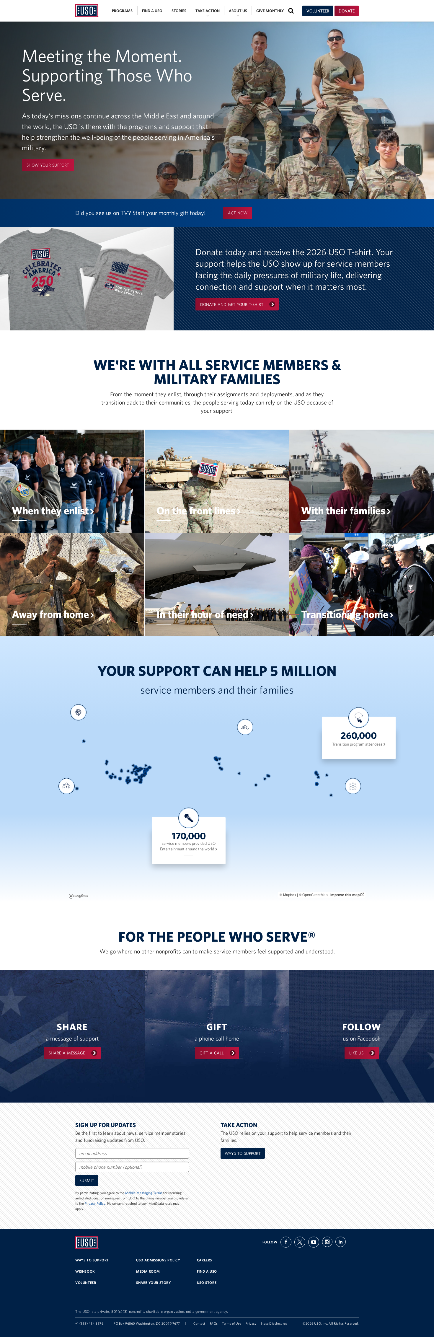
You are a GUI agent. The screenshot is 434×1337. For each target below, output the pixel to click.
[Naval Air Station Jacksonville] (141, 780)
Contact (199, 1323)
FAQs (214, 1323)
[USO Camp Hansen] (317, 784)
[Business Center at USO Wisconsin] (136, 767)
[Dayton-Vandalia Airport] (139, 770)
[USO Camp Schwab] (317, 784)
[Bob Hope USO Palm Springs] (112, 777)
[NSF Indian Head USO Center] (144, 772)
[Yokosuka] (327, 775)
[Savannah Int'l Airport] (141, 778)
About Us (238, 10)
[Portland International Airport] (106, 764)
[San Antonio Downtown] (127, 781)
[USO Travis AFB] (107, 772)
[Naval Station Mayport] (141, 780)
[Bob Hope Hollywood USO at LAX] (110, 776)
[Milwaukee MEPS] (136, 767)
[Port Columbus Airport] (140, 770)
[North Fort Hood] (127, 779)
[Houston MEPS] (129, 780)
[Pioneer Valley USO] (149, 767)
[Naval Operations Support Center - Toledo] (139, 768)
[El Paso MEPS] (120, 778)
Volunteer (317, 11)
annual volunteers (65, 815)
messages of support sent (352, 815)
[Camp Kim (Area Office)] (316, 773)
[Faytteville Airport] (143, 775)
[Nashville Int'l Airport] (136, 774)
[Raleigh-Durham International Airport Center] (143, 775)
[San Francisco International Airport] (107, 773)
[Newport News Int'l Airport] (145, 773)
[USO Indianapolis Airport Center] (137, 770)
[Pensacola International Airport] (136, 780)
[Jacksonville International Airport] (141, 780)
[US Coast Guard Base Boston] (150, 767)
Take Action (207, 10)
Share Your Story (153, 1282)
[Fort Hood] (127, 779)
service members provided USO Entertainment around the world (188, 846)
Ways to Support (243, 1153)
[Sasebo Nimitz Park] (318, 777)
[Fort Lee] (144, 773)
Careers (204, 1260)
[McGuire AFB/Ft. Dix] (147, 770)
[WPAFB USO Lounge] (139, 770)
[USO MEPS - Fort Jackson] (141, 776)
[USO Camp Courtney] (317, 784)
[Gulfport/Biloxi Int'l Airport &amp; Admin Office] (135, 780)
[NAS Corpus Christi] (128, 783)
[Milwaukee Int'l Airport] (136, 767)
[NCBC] (135, 780)
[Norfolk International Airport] (144, 773)
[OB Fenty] (269, 776)
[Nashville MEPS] (136, 774)
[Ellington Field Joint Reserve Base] (129, 781)
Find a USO (152, 10)
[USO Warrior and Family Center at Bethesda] (145, 771)
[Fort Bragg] (143, 775)
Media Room (148, 1271)
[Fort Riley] (128, 771)
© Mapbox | (289, 894)
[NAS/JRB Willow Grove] (146, 770)
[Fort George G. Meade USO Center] (145, 771)
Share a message (67, 1053)
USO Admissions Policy (158, 1260)
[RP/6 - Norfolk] (145, 773)
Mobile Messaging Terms (143, 1193)
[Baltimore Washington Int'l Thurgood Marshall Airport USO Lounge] (145, 771)
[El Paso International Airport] (120, 779)
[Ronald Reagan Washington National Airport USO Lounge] (145, 771)
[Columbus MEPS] (140, 770)
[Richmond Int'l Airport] (144, 773)
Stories (179, 10)
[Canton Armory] (141, 769)
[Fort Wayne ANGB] (138, 769)
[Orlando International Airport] (141, 782)
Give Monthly (270, 10)
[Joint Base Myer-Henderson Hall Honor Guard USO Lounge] (145, 771)
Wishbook (85, 1271)
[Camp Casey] (316, 772)
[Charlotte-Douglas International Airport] (141, 775)
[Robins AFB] (139, 778)
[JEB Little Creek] (145, 773)
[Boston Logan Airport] (150, 767)
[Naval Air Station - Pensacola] (136, 780)
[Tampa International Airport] (140, 782)
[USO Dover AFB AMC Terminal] (146, 771)
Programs (122, 10)
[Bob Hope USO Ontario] (110, 776)
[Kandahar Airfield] (265, 779)
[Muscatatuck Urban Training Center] (136, 772)
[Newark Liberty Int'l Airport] (147, 769)
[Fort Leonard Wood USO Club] (132, 773)
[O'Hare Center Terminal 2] (136, 768)
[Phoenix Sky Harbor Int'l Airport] (115, 777)
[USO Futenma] (317, 784)
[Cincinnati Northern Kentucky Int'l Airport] (138, 771)
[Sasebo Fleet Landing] (318, 777)
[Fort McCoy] (133, 765)
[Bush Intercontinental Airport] (129, 780)
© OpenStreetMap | (314, 894)
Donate (347, 11)
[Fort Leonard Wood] (132, 773)
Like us (356, 1053)
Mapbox (78, 896)
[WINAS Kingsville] (128, 783)
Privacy (251, 1323)
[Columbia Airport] (141, 776)
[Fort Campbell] (136, 774)
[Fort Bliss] (120, 778)
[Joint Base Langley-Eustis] (145, 773)
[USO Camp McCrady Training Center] (141, 776)
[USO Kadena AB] (317, 784)
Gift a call (212, 1053)
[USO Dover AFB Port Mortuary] (146, 771)
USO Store (206, 1282)
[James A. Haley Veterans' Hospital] (140, 782)
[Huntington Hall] (145, 773)
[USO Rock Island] (134, 769)
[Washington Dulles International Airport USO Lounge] (144, 771)
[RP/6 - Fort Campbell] (136, 774)
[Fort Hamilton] (147, 769)
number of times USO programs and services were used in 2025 (245, 757)
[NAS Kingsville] (144, 769)
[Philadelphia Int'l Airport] (146, 770)
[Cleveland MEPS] (141, 768)
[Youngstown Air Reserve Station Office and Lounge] (142, 769)
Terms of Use (231, 1323)
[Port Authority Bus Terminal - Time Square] (147, 769)
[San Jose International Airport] (107, 773)
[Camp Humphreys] (316, 773)
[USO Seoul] (317, 774)
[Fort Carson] (121, 771)
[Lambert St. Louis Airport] (134, 771)
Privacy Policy (95, 1203)
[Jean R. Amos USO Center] (139, 777)
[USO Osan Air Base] (316, 773)
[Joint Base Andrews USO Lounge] (145, 771)
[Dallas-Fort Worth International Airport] (128, 778)
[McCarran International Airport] (113, 774)
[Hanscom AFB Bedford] (149, 767)
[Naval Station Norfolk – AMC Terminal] (145, 773)
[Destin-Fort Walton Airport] (137, 780)
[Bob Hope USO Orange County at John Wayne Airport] (110, 777)
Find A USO (207, 1271)
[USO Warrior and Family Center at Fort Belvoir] (145, 771)
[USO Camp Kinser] (317, 784)
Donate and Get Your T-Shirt (231, 304)
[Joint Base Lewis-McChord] (107, 762)
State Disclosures (274, 1323)
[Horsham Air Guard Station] (146, 770)
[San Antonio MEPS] (127, 781)
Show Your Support (48, 165)
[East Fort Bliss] (120, 778)
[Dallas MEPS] (128, 778)
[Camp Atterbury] (137, 771)
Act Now (237, 213)
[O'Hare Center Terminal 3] (136, 768)
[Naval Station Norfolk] (145, 773)
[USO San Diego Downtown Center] (111, 778)
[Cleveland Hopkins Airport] (141, 768)
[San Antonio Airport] (127, 781)
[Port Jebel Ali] (256, 785)
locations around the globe (77, 741)
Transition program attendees (357, 744)
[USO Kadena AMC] (317, 784)
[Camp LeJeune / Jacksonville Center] (144, 775)
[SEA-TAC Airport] (107, 761)
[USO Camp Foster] (317, 784)
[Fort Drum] (146, 765)
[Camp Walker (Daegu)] (317, 775)
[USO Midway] (136, 768)
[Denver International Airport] (121, 770)
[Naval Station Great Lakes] (136, 767)
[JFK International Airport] (147, 769)
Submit (86, 1180)
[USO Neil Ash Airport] (111, 778)
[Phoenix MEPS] (115, 777)
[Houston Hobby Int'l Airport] (129, 781)
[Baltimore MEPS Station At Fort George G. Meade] (145, 771)
